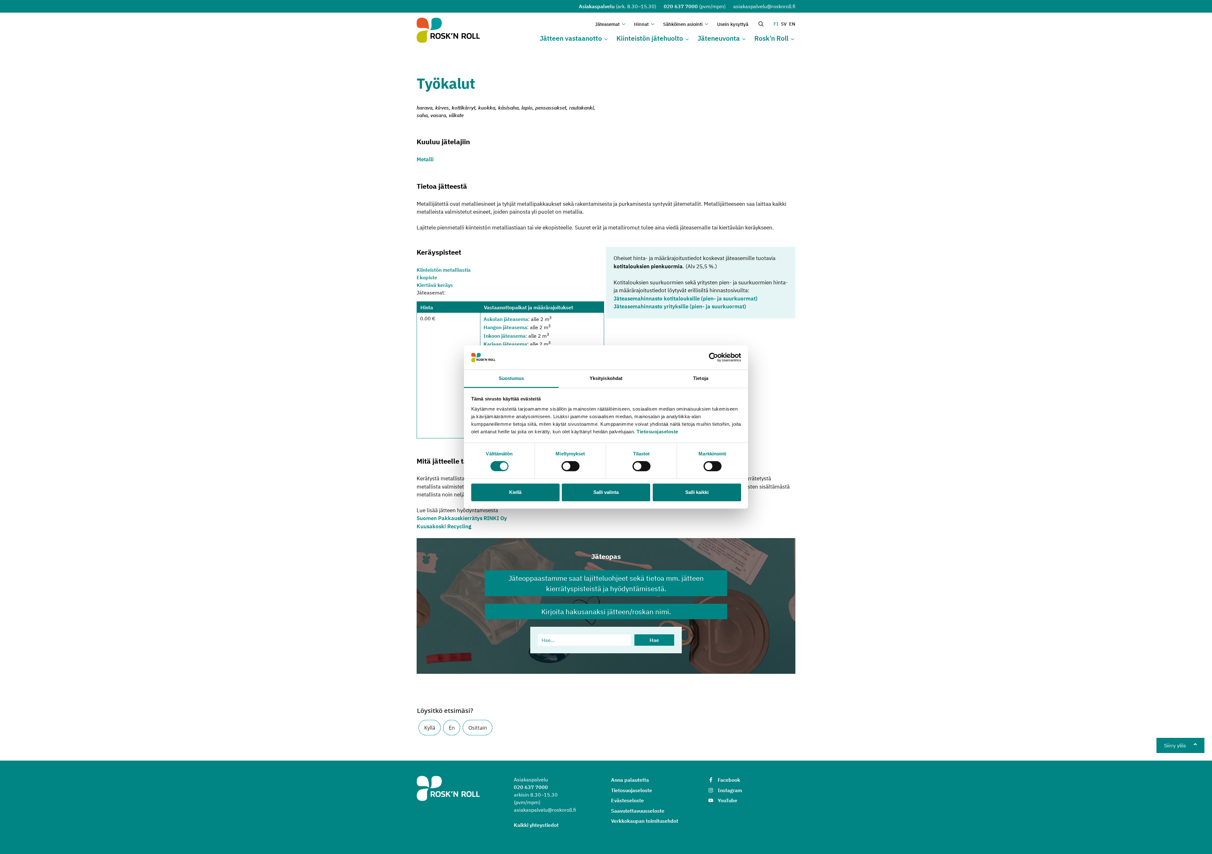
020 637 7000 (681, 6)
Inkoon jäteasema (505, 336)
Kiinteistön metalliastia (444, 270)
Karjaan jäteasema (505, 344)
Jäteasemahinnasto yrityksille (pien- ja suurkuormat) (680, 306)
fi (776, 24)
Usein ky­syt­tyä (732, 24)
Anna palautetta (630, 780)
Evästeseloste (627, 800)
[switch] (570, 466)
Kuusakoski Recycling (444, 526)
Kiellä (515, 492)
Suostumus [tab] (511, 378)
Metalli (425, 159)
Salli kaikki (697, 492)
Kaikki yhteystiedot (536, 825)
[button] (430, 727)
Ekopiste (427, 277)
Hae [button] (654, 640)
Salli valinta (606, 492)
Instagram (730, 790)
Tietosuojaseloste (657, 431)
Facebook (729, 780)
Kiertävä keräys (435, 285)
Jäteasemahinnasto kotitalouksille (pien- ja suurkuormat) (686, 298)
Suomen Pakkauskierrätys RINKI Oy (462, 518)
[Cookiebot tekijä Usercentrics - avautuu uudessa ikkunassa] (713, 357)
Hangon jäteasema (505, 327)
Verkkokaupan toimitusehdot (644, 821)
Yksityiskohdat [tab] (606, 378)
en (792, 24)
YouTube (727, 800)
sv (784, 24)
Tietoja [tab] (700, 378)
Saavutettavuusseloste (637, 811)
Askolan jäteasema (506, 319)
